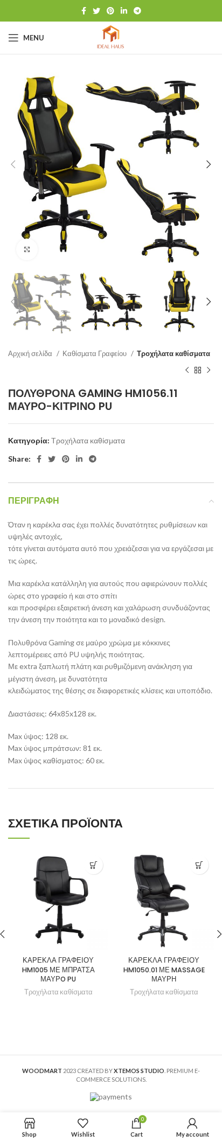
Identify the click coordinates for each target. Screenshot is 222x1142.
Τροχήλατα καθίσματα (173, 353)
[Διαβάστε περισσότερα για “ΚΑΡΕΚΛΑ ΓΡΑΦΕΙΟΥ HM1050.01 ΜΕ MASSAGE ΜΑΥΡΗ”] (199, 864)
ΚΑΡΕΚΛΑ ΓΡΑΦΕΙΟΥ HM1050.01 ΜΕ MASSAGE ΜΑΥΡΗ (164, 970)
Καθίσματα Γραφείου (95, 353)
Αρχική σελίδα (31, 353)
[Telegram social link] (137, 11)
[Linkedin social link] (123, 11)
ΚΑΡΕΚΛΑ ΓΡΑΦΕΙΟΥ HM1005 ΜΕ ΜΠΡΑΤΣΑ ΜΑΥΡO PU (58, 970)
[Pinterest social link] (110, 11)
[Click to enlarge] (27, 249)
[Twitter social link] (96, 11)
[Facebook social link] (83, 11)
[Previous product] (187, 370)
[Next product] (208, 370)
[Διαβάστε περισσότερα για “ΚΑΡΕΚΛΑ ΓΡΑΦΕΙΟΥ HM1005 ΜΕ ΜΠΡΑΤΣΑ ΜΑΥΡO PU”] (93, 864)
